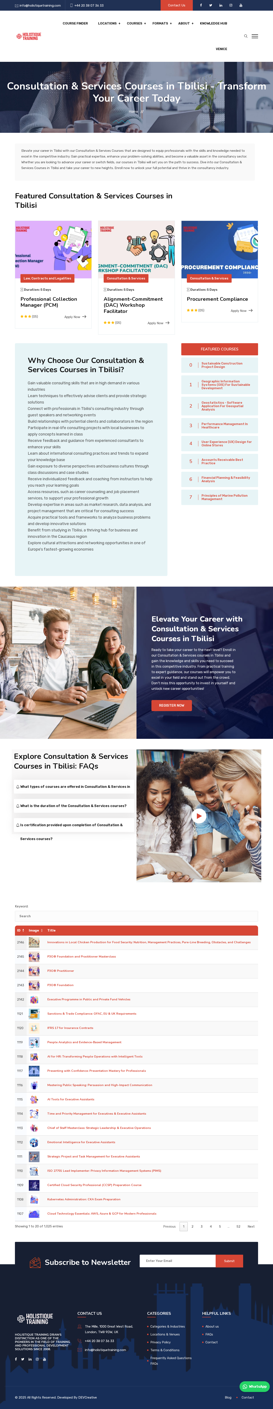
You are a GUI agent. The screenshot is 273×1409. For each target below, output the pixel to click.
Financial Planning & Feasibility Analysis (226, 479)
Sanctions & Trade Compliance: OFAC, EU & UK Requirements (91, 1014)
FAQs (209, 1334)
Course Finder (75, 23)
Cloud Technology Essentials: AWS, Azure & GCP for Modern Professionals (101, 1214)
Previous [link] (169, 1226)
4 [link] (211, 1226)
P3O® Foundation (60, 985)
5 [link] (220, 1226)
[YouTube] (241, 5)
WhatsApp (258, 1386)
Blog (228, 1397)
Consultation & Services (126, 278)
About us (212, 1326)
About (184, 23)
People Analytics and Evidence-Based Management (84, 1042)
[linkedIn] (221, 5)
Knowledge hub (213, 23)
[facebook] (201, 5)
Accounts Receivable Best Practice (222, 461)
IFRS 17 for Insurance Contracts (70, 1028)
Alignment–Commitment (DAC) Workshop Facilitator (133, 305)
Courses (134, 23)
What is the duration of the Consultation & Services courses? (73, 806)
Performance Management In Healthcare (225, 425)
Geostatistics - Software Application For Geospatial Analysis (222, 406)
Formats (160, 23)
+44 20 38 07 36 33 (89, 5)
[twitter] (211, 5)
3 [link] (202, 1226)
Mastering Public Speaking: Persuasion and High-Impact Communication (99, 1085)
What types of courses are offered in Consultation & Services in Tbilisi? (75, 789)
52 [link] (238, 1226)
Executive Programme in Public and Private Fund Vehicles (88, 999)
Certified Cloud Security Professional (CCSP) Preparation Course (94, 1185)
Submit (229, 1261)
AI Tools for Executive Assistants (70, 1099)
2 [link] (192, 1226)
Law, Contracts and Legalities (47, 278)
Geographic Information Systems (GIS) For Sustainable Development (226, 384)
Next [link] (251, 1226)
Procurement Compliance (217, 299)
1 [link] (183, 1226)
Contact (211, 1342)
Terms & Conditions (165, 1350)
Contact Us (176, 5)
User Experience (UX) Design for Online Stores (227, 443)
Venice (221, 49)
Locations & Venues (165, 1334)
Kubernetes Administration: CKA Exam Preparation (84, 1199)
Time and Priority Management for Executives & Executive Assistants (96, 1114)
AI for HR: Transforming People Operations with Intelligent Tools (94, 1057)
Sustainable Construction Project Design (222, 365)
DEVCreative (87, 1397)
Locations (107, 23)
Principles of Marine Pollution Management (225, 497)
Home (133, 112)
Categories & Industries (167, 1326)
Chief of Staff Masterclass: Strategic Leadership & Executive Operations (99, 1128)
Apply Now (72, 317)
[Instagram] (231, 5)
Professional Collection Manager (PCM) (48, 302)
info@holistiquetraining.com (40, 5)
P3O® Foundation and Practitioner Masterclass (81, 957)
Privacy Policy (160, 1342)
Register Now (171, 705)
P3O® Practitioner (60, 971)
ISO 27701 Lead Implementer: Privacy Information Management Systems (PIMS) (104, 1171)
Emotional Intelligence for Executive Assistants (81, 1142)
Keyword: (21, 906)
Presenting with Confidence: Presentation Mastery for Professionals (96, 1071)
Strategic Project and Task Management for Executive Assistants (93, 1156)
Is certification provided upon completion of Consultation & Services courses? (71, 827)
